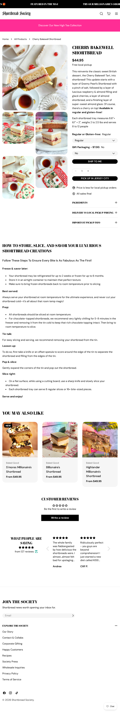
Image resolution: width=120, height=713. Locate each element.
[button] (48, 548)
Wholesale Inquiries (13, 667)
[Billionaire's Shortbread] (60, 439)
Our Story (7, 631)
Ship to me (95, 161)
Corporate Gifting (12, 643)
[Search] (101, 14)
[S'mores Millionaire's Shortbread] (20, 439)
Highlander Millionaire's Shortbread (93, 471)
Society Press (10, 661)
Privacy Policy (10, 673)
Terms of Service (11, 679)
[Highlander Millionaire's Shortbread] (100, 439)
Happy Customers (12, 649)
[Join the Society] (73, 615)
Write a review (60, 517)
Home (5, 39)
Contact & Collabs (12, 637)
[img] (26, 547)
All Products (20, 39)
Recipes (7, 655)
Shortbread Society (23, 700)
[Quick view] (34, 427)
